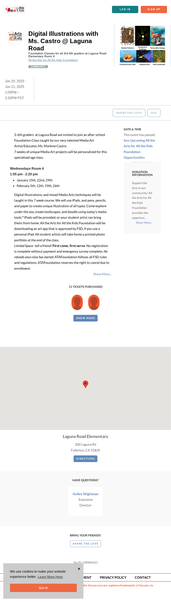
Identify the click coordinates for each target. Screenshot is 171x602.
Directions (85, 458)
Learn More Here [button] (50, 577)
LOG (154, 112)
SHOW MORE (85, 318)
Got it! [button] (43, 588)
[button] (85, 384)
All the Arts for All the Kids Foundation (53, 60)
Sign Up (153, 9)
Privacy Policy (113, 577)
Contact (143, 577)
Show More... (102, 274)
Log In (125, 9)
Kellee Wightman (85, 494)
